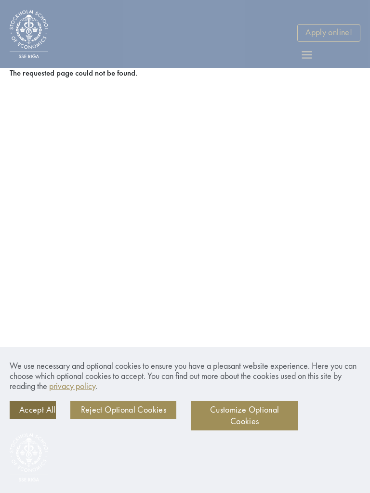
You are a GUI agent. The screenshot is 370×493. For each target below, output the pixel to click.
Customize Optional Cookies (244, 416)
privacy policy (72, 386)
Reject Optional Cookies (123, 410)
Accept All (37, 410)
